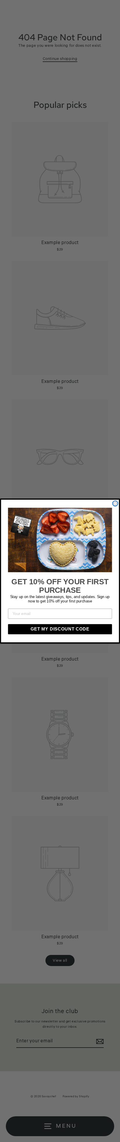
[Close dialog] (115, 503)
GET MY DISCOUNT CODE (60, 629)
